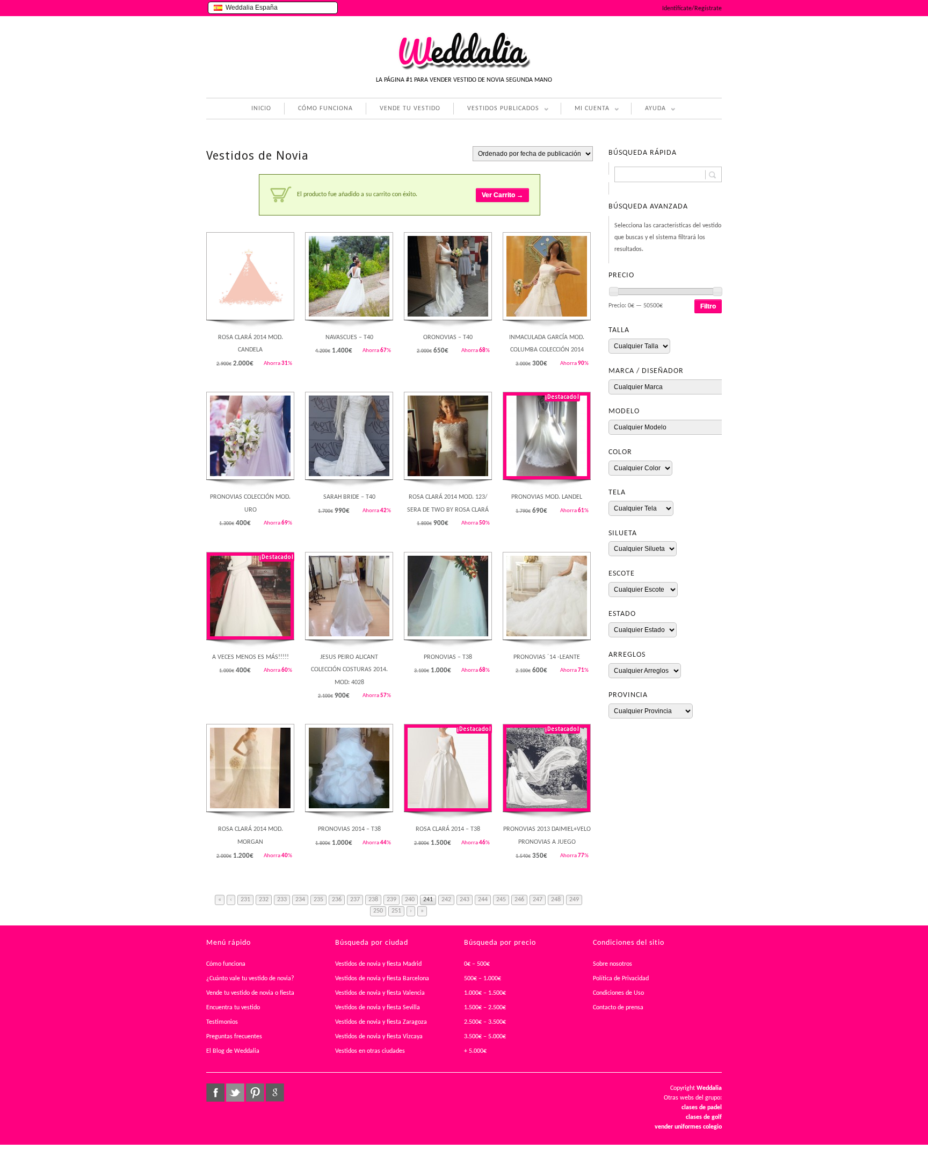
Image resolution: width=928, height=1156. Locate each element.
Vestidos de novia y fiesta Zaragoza (381, 1022)
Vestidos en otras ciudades (370, 1051)
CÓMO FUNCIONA (325, 108)
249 (574, 899)
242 (446, 899)
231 (245, 899)
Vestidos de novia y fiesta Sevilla (377, 1007)
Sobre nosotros (612, 964)
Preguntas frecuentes (234, 1036)
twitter (235, 1092)
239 (391, 899)
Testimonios (222, 1022)
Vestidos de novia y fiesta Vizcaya (379, 1036)
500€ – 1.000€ (482, 978)
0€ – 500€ (477, 964)
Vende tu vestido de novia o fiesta (250, 993)
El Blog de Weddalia (232, 1051)
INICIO (261, 108)
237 (355, 899)
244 (483, 899)
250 (378, 911)
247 (537, 899)
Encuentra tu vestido (233, 1007)
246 (519, 899)
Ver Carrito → (502, 195)
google (275, 1092)
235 (318, 899)
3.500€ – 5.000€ (485, 1036)
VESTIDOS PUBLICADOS (496, 109)
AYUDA (648, 109)
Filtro (708, 306)
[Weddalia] (464, 68)
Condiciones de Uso (618, 993)
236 (337, 899)
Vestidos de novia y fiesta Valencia (380, 993)
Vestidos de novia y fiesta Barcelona (382, 978)
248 (556, 899)
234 (300, 899)
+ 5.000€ (475, 1051)
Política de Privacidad (621, 978)
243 (464, 899)
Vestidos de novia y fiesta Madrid (378, 964)
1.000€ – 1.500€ (485, 993)
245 (501, 899)
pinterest (255, 1092)
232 (264, 899)
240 (410, 899)
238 (373, 899)
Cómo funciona (225, 964)
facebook (215, 1092)
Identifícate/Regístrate (692, 8)
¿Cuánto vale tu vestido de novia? (250, 978)
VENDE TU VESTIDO (410, 108)
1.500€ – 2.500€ (485, 1007)
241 (428, 899)
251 (396, 911)
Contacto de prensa (618, 1007)
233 (282, 899)
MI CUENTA (585, 109)
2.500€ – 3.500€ (485, 1022)
